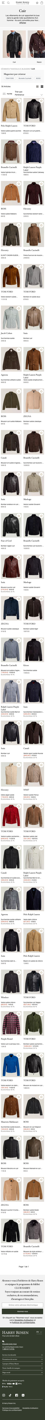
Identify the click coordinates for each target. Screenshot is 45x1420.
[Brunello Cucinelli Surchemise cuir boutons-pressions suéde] (33, 442)
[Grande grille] (37, 86)
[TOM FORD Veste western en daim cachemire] (11, 1065)
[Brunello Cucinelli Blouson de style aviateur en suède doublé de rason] (33, 1231)
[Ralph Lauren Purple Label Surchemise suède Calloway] (33, 151)
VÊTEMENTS (5, 69)
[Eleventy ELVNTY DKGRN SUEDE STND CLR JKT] (11, 234)
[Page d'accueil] (22, 3)
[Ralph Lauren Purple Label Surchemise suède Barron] (11, 691)
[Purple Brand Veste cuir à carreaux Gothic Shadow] (11, 1023)
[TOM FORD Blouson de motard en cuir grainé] (33, 1065)
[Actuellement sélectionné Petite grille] (42, 86)
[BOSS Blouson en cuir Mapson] (33, 1106)
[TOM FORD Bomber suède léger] (33, 608)
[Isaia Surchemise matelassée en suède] (33, 691)
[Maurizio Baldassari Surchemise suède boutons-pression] (11, 1106)
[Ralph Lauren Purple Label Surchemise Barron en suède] (33, 857)
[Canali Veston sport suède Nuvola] (33, 733)
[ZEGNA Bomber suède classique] (33, 401)
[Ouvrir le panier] (42, 2)
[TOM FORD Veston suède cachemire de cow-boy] (11, 816)
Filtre (9, 94)
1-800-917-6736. (8, 1349)
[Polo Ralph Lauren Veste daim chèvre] (33, 899)
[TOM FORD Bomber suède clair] (33, 816)
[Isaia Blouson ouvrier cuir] (11, 567)
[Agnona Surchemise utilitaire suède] (11, 359)
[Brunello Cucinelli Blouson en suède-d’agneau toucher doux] (11, 650)
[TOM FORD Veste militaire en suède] (11, 1231)
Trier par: (19, 92)
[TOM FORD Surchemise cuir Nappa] (33, 982)
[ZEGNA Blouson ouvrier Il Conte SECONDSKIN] (11, 1189)
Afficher (22, 23)
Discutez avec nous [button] (9, 1344)
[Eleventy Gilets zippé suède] (11, 774)
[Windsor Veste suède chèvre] (11, 982)
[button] (3, 3)
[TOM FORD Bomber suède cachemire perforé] (33, 1023)
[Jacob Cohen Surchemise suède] (11, 318)
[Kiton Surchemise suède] (33, 650)
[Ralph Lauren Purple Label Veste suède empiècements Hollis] (33, 359)
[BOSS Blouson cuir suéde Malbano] (11, 401)
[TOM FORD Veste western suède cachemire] (11, 276)
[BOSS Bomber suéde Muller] (33, 1189)
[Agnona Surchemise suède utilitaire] (11, 899)
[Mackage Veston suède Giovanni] (33, 483)
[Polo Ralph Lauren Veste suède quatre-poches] (11, 110)
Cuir (33, 69)
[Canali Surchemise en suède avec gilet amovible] (11, 857)
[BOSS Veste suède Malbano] (11, 193)
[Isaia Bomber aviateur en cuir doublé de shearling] (11, 483)
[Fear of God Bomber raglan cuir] (11, 525)
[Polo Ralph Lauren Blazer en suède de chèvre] (33, 940)
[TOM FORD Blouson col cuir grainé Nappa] (33, 110)
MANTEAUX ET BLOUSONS (20, 69)
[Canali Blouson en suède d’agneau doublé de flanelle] (11, 442)
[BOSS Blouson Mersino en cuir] (11, 1148)
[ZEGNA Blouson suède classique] (11, 608)
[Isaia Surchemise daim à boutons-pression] (11, 940)
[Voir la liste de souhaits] (37, 3)
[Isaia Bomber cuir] (33, 318)
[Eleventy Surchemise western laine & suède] (33, 193)
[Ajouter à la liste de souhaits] (18, 100)
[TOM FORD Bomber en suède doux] (33, 276)
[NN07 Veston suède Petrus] (33, 774)
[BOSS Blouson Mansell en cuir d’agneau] (33, 1148)
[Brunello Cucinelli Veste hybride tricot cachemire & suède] (11, 151)
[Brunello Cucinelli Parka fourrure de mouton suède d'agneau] (33, 234)
